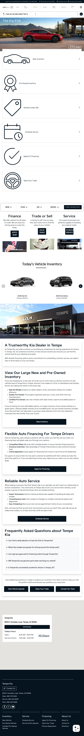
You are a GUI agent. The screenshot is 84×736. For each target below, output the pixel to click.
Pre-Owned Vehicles (9, 723)
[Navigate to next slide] (82, 34)
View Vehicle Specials (16, 589)
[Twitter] (9, 707)
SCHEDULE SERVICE (69, 231)
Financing (46, 716)
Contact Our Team (68, 589)
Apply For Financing (49, 720)
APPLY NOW (14, 234)
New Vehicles (7, 720)
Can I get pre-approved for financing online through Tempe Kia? (33, 554)
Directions (65, 726)
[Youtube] (13, 707)
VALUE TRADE (42, 231)
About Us (66, 716)
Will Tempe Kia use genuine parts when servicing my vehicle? (32, 561)
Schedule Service (42, 519)
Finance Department (49, 726)
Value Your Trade (42, 589)
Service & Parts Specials (30, 723)
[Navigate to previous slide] (1, 34)
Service (25, 716)
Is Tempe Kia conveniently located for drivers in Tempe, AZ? (31, 568)
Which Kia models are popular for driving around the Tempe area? (33, 547)
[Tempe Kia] (7, 7)
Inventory (6, 716)
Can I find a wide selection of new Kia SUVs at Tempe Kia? (30, 541)
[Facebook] (4, 707)
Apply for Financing (42, 469)
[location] (39, 1)
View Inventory (42, 422)
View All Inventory (41, 267)
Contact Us (10, 689)
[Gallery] (42, 34)
